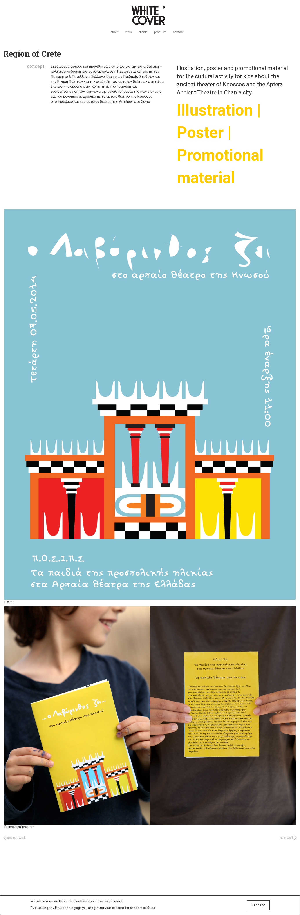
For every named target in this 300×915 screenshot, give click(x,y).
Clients (143, 32)
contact (178, 32)
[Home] (150, 15)
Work (128, 32)
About (114, 32)
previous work (16, 837)
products (160, 32)
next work (287, 837)
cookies (149, 908)
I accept (258, 905)
